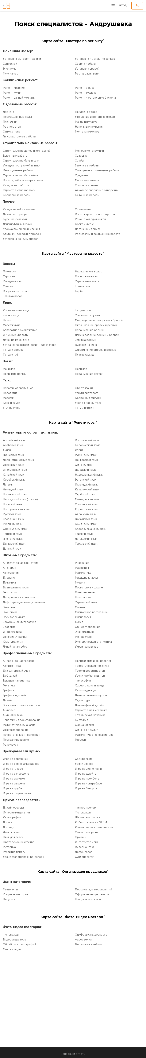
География (10, 592)
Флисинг (8, 286)
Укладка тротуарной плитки (21, 166)
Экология (9, 607)
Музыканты (10, 890)
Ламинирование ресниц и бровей (97, 335)
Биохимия (81, 720)
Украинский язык (86, 602)
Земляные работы (87, 166)
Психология (83, 597)
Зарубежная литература (19, 622)
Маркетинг (82, 568)
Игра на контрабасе (88, 784)
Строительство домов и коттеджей (27, 151)
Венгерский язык (86, 460)
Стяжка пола (11, 132)
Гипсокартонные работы (19, 137)
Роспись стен (12, 127)
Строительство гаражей (19, 190)
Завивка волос (12, 296)
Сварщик (81, 156)
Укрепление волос (87, 281)
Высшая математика (16, 681)
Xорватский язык (86, 509)
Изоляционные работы (18, 170)
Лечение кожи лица (16, 340)
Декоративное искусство (92, 695)
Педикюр (81, 369)
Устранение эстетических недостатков (29, 345)
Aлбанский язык (85, 514)
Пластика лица (84, 355)
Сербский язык (85, 494)
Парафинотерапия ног (18, 388)
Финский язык (84, 465)
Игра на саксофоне (16, 774)
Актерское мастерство (19, 661)
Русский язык (12, 514)
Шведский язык (85, 470)
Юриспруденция (86, 690)
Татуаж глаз (83, 310)
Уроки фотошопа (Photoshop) (23, 857)
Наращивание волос (88, 272)
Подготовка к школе (89, 588)
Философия (83, 681)
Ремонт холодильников (90, 219)
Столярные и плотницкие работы (97, 170)
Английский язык (14, 440)
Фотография (83, 813)
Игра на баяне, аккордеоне (21, 764)
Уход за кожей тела (88, 403)
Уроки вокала (84, 764)
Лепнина (8, 112)
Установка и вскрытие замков (95, 59)
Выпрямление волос (16, 291)
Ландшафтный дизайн (17, 224)
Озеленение (83, 209)
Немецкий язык (13, 490)
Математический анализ (19, 725)
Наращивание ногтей (89, 374)
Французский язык (15, 529)
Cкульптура (82, 700)
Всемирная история (16, 588)
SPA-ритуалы (12, 408)
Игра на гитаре (13, 769)
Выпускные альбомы (88, 944)
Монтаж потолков (87, 132)
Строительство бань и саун (21, 161)
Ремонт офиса (84, 88)
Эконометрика (84, 632)
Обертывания (84, 388)
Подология (10, 393)
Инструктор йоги (86, 842)
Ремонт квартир (14, 88)
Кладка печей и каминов (19, 209)
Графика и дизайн (14, 695)
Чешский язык (12, 534)
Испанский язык (13, 465)
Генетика (9, 686)
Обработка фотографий (19, 944)
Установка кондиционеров (20, 239)
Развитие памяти (14, 852)
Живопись (9, 710)
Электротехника (14, 617)
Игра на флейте (85, 774)
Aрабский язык (13, 445)
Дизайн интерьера (15, 214)
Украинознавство (86, 647)
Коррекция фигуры (88, 398)
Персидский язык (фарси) (20, 499)
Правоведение (85, 592)
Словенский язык (86, 504)
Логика (7, 822)
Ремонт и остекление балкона (95, 98)
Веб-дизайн (10, 676)
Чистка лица (11, 315)
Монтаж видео (12, 949)
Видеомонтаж (84, 847)
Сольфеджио (84, 759)
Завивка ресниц (85, 340)
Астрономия (11, 573)
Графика (8, 690)
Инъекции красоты (15, 335)
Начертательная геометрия (21, 735)
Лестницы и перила (88, 229)
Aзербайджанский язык (90, 529)
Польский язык (13, 504)
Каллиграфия (12, 817)
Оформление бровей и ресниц (95, 350)
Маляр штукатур (86, 122)
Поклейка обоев (86, 112)
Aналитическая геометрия (20, 563)
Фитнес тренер (85, 808)
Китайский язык (13, 475)
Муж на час (10, 74)
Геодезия (81, 740)
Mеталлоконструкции (89, 151)
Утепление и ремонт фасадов (95, 117)
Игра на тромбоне (87, 779)
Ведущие (9, 899)
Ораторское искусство (18, 842)
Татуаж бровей (13, 350)
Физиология (83, 617)
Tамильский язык (86, 544)
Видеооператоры (14, 940)
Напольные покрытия (89, 127)
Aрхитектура (12, 666)
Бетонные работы (87, 195)
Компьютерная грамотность (94, 827)
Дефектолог (83, 852)
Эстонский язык (85, 480)
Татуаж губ (10, 355)
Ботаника (9, 583)
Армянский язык (86, 524)
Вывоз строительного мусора (95, 214)
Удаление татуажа (87, 315)
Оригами (80, 837)
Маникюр (9, 369)
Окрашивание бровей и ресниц (96, 325)
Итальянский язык (15, 470)
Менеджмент (83, 637)
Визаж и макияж (86, 345)
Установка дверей (87, 69)
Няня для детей (13, 837)
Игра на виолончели (88, 769)
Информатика (12, 632)
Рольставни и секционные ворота (97, 234)
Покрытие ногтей (14, 374)
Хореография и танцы (90, 686)
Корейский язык (14, 480)
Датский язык (12, 549)
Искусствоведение (16, 730)
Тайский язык (84, 534)
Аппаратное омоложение (20, 330)
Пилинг (7, 320)
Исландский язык (86, 485)
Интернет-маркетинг (17, 813)
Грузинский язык (86, 519)
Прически (9, 272)
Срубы (79, 161)
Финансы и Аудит (86, 730)
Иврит (79, 450)
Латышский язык (86, 539)
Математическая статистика (94, 735)
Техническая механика (90, 715)
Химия (79, 622)
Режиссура (10, 745)
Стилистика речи (86, 832)
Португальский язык (16, 509)
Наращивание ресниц (89, 330)
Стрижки (9, 276)
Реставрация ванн (87, 74)
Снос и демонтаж (86, 185)
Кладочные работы (16, 185)
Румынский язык (86, 455)
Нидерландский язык (89, 475)
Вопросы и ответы (73, 1054)
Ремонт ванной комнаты (19, 98)
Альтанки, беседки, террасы (22, 234)
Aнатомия (9, 568)
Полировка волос (86, 276)
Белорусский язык (87, 445)
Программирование (16, 740)
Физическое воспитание (91, 612)
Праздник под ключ (88, 899)
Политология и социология (93, 661)
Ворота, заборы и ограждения (23, 180)
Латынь (8, 485)
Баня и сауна (11, 403)
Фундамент (82, 175)
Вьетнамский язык (87, 440)
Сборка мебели (85, 64)
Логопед (8, 827)
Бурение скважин (15, 219)
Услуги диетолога (86, 393)
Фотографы (11, 935)
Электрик (9, 69)
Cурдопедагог (84, 857)
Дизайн (7, 700)
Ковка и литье (84, 224)
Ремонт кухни (12, 93)
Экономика (10, 612)
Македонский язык (87, 499)
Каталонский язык (87, 490)
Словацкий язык (13, 519)
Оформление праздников (92, 894)
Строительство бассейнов (21, 175)
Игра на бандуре (86, 788)
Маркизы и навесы (87, 180)
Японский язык (13, 539)
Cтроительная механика (91, 710)
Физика (80, 607)
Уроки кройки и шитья (90, 676)
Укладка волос (12, 281)
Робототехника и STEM (91, 822)
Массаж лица (11, 325)
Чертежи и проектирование (21, 720)
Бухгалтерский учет (16, 671)
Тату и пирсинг (85, 408)
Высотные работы (15, 156)
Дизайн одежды (13, 808)
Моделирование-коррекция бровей (99, 320)
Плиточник (10, 122)
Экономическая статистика (93, 642)
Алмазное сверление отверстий (96, 190)
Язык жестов (12, 832)
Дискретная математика (19, 597)
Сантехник (10, 64)
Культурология (13, 642)
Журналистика (13, 715)
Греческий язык (13, 455)
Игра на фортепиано (17, 793)
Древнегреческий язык (18, 460)
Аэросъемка (83, 940)
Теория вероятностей (90, 671)
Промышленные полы (17, 117)
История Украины (15, 637)
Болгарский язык (14, 544)
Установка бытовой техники (22, 59)
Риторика (9, 847)
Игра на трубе (12, 788)
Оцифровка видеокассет (92, 935)
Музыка (80, 583)
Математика (83, 573)
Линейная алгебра (15, 647)
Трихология (82, 286)
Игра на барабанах (15, 759)
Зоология (9, 627)
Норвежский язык (15, 494)
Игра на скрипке (14, 779)
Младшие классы (86, 578)
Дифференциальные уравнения (24, 602)
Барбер (80, 291)
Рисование (82, 563)
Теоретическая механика (92, 666)
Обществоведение (87, 627)
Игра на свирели (14, 784)
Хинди (7, 450)
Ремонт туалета (86, 93)
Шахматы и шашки (87, 817)
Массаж (8, 398)
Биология (9, 578)
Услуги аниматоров (16, 894)
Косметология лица (16, 310)
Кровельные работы (16, 195)
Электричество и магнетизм (21, 705)
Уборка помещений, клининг (21, 229)
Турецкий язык (12, 524)
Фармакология (84, 725)
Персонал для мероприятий (93, 890)
